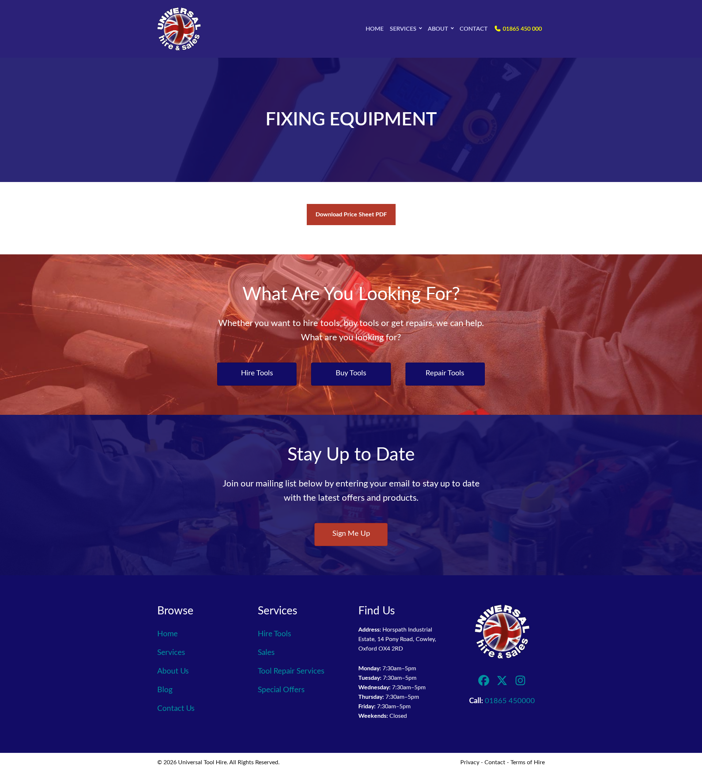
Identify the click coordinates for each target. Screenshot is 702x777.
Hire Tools (274, 634)
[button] (420, 29)
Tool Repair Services (291, 671)
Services (403, 29)
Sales (266, 652)
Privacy (469, 762)
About (438, 29)
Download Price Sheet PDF (351, 214)
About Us (173, 671)
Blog (165, 690)
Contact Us (176, 708)
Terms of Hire (527, 762)
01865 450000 (510, 701)
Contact (474, 29)
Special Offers (281, 690)
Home (375, 29)
